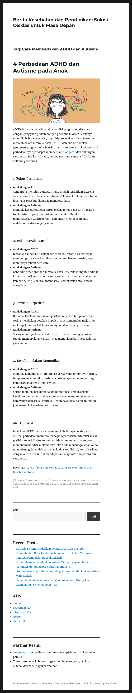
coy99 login (20, 652)
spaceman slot (22, 607)
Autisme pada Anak (23, 484)
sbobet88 (19, 621)
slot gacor (69, 152)
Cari (15, 510)
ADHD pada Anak (70, 480)
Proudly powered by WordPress (100, 683)
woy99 (17, 616)
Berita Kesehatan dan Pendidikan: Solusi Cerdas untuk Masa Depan (60, 22)
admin (21, 480)
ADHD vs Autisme (89, 480)
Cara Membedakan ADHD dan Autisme (55, 484)
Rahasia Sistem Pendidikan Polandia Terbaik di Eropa (50, 548)
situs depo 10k (22, 612)
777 (79, 661)
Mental (54, 480)
